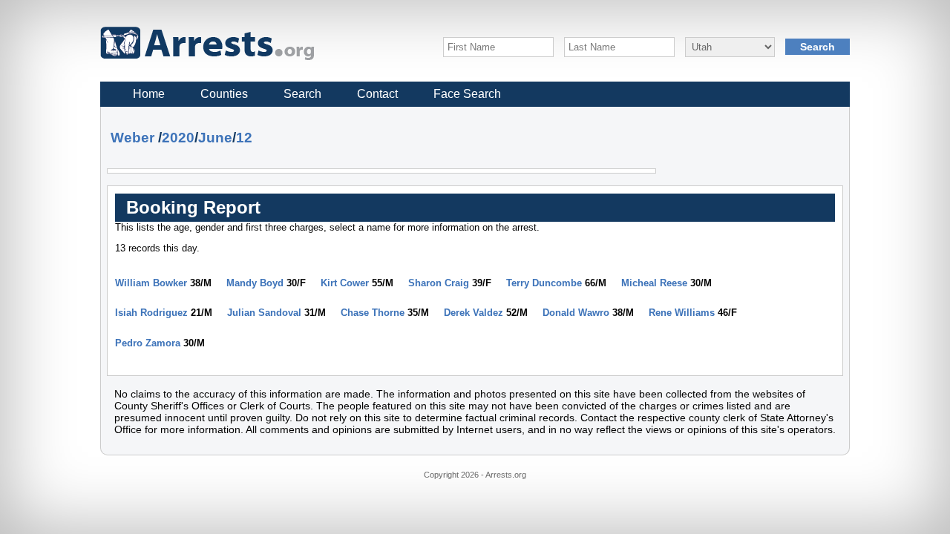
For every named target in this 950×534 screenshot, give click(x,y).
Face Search (467, 94)
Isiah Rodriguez (151, 312)
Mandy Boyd (255, 283)
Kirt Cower (345, 283)
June (215, 137)
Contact (377, 94)
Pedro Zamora (147, 343)
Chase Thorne (372, 312)
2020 (178, 137)
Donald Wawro (576, 312)
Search (302, 94)
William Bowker (151, 283)
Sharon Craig (438, 283)
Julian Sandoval (264, 312)
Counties (224, 94)
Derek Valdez (473, 312)
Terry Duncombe (544, 283)
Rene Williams (682, 312)
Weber (132, 137)
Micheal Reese (654, 283)
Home (149, 94)
